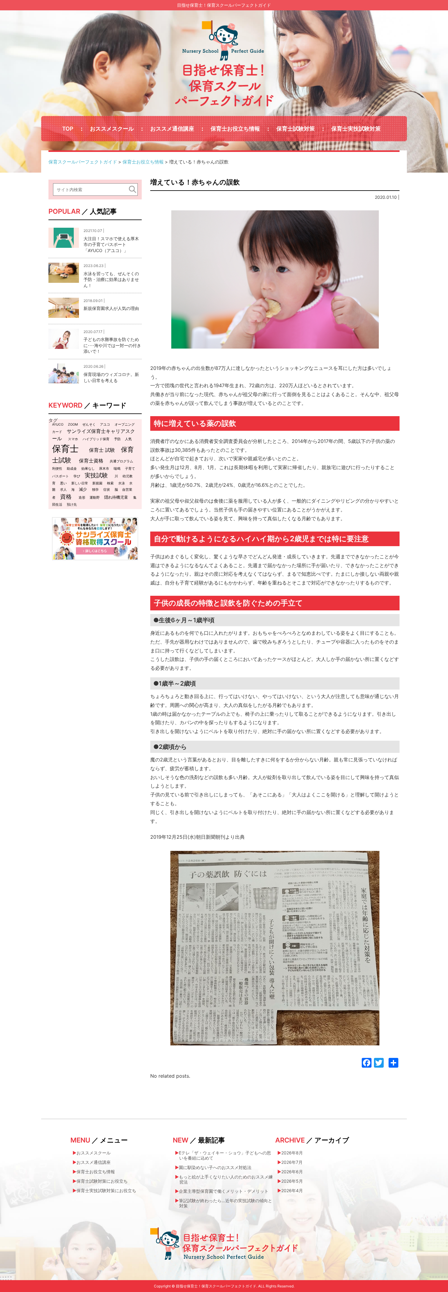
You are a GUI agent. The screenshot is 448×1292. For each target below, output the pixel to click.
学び (76, 476)
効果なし (88, 469)
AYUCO (57, 425)
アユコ (105, 425)
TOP (67, 128)
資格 (66, 496)
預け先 (72, 505)
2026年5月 (292, 1181)
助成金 (72, 469)
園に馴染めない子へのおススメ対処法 (215, 1167)
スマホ (73, 439)
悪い (63, 483)
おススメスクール (112, 128)
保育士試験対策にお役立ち (102, 1181)
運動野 (95, 498)
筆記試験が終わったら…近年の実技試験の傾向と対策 (225, 1203)
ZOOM (73, 425)
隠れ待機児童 (116, 497)
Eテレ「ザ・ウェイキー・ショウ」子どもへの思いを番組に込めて (225, 1155)
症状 (106, 490)
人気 (128, 439)
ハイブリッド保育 (96, 439)
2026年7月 (292, 1162)
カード (57, 432)
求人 (63, 490)
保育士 (65, 448)
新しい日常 (79, 483)
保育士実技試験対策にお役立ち (106, 1190)
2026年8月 (292, 1152)
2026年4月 (292, 1190)
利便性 (57, 469)
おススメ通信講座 (172, 128)
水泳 (121, 483)
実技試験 (96, 475)
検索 (110, 483)
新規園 (97, 483)
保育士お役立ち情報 (235, 128)
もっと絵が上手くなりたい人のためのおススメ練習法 (226, 1179)
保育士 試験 (102, 450)
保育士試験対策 (295, 128)
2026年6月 (292, 1171)
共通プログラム (121, 461)
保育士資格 (91, 461)
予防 (117, 439)
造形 (82, 498)
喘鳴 (117, 469)
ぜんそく (89, 425)
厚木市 (104, 469)
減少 (83, 489)
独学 (95, 490)
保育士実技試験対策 (356, 128)
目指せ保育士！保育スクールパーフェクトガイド (224, 5)
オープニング (125, 425)
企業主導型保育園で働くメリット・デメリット (223, 1191)
